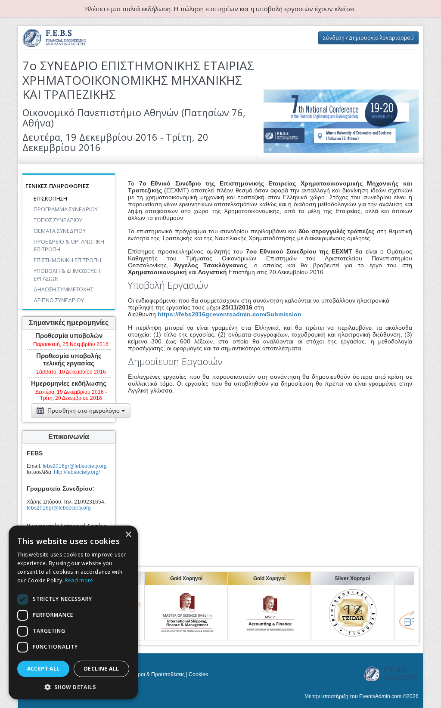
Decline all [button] (101, 668)
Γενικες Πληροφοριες (57, 186)
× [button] (128, 535)
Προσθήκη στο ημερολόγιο (83, 410)
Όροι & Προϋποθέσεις (159, 674)
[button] (73, 687)
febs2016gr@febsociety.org (75, 466)
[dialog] (73, 612)
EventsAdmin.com (380, 696)
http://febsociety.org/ (77, 472)
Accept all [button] (43, 668)
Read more (79, 580)
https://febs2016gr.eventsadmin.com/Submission (229, 314)
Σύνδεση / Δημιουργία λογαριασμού (368, 37)
